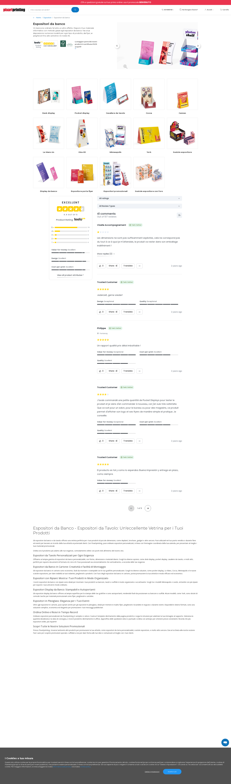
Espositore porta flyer (82, 191)
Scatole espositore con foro (149, 191)
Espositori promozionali (115, 191)
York (149, 152)
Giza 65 (82, 152)
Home (38, 17)
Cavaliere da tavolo (115, 113)
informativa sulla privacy (62, 767)
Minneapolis (116, 152)
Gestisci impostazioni (152, 772)
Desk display (48, 113)
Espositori (47, 17)
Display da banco (48, 191)
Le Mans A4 (48, 152)
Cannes (182, 113)
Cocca (149, 113)
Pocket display (82, 113)
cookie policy (85, 767)
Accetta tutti (172, 772)
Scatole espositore (182, 152)
